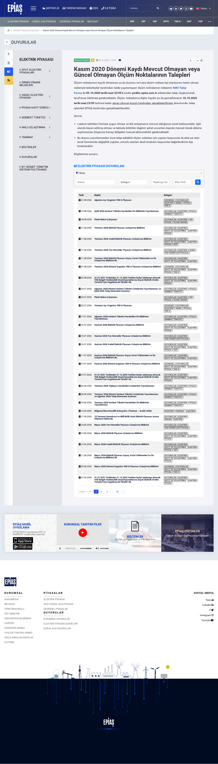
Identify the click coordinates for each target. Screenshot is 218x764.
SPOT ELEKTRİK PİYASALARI (30, 71)
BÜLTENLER (29, 147)
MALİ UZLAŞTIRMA (33, 127)
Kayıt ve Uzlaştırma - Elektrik (181, 231)
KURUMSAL (13, 593)
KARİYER (9, 623)
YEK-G (177, 21)
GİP (143, 21)
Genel (179, 203)
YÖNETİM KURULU (14, 608)
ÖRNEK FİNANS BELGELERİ (29, 84)
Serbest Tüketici (173, 214)
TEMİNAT (27, 137)
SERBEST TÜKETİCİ (33, 117)
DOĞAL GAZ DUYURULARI (57, 628)
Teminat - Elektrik (185, 411)
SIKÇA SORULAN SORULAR (18, 637)
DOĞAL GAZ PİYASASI (44, 21)
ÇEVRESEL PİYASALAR (72, 21)
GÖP (132, 21)
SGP (189, 21)
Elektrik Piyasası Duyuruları (26, 30)
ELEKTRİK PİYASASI (18, 21)
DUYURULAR (29, 157)
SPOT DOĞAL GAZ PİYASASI (58, 604)
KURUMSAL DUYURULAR (57, 619)
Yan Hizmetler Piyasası (177, 253)
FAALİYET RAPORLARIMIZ (18, 632)
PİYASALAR (53, 593)
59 (117, 491)
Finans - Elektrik (173, 419)
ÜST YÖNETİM (11, 613)
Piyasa (187, 203)
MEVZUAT (93, 21)
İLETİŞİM (9, 642)
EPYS (166, 21)
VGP (200, 21)
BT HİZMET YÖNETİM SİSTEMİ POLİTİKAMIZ (33, 168)
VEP (155, 21)
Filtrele (81, 173)
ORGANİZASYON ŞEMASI (17, 618)
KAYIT (35, 107)
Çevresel (169, 200)
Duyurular (182, 200)
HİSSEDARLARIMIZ (14, 628)
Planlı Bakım (180, 222)
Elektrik (169, 203)
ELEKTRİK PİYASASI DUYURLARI (61, 623)
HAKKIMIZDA (11, 599)
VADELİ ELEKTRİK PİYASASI (31, 96)
